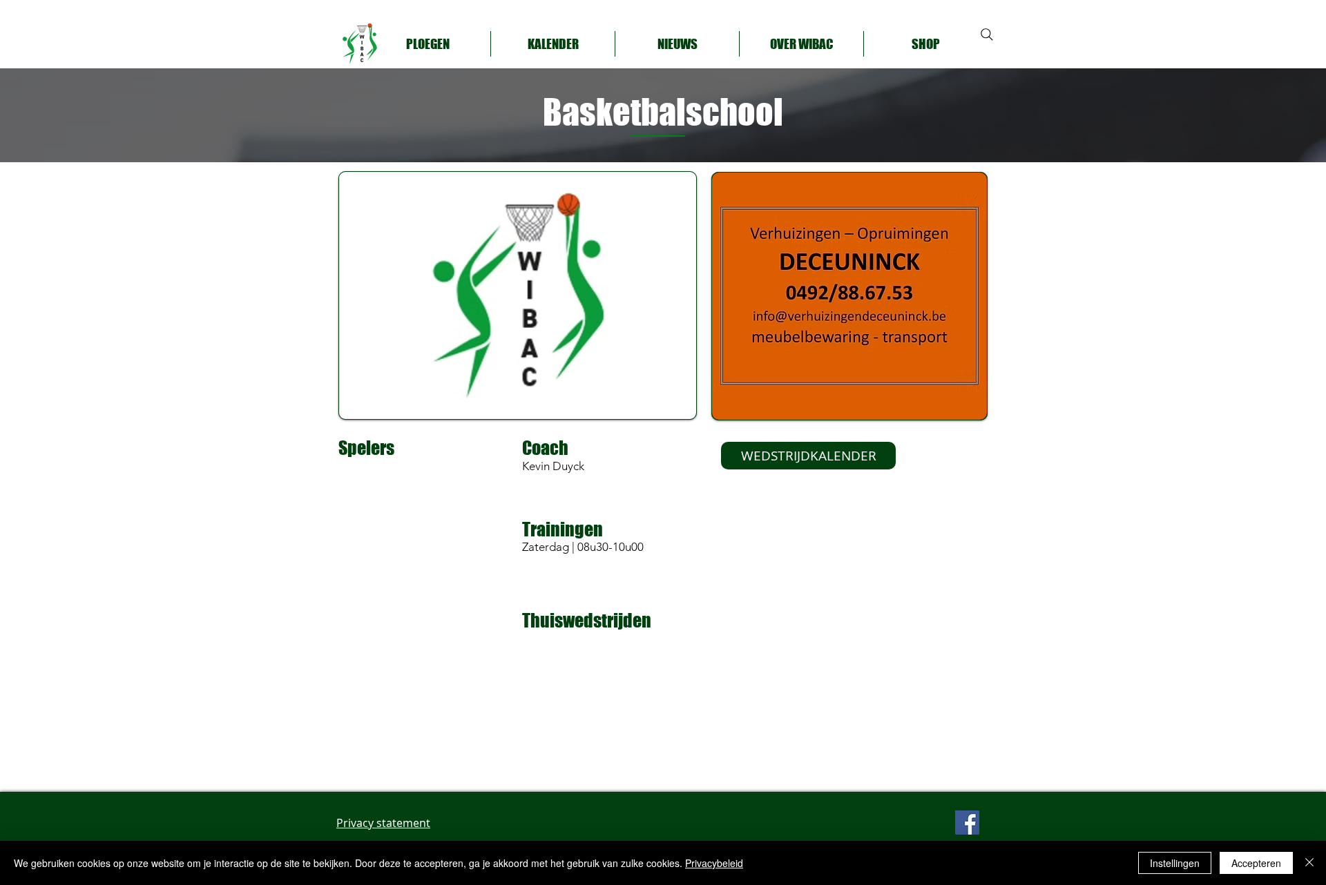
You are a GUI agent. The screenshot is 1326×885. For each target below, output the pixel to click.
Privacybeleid (714, 863)
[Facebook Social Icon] (967, 822)
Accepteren (1256, 863)
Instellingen (1175, 863)
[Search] (986, 34)
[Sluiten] (1309, 863)
